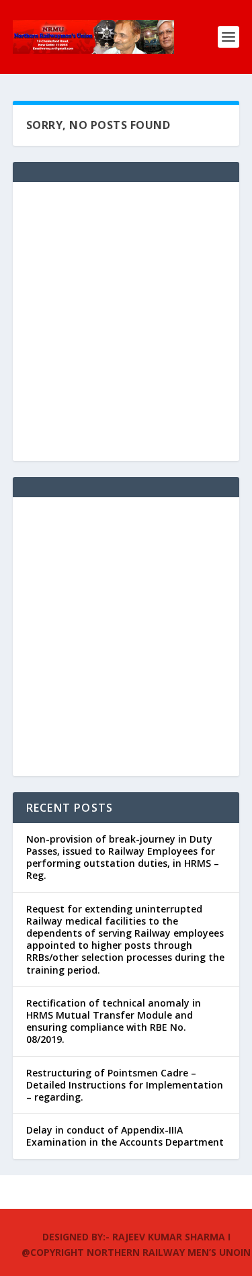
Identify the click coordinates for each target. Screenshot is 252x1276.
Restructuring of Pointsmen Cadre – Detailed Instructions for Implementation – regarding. (124, 1084)
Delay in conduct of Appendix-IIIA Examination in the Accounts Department (125, 1135)
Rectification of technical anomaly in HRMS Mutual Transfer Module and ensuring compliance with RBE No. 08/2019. (113, 1021)
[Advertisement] (126, 322)
